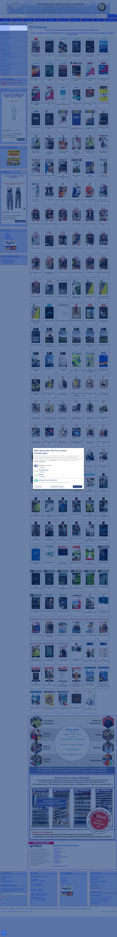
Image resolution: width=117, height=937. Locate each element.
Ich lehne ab (38, 486)
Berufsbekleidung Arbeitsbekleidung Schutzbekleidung (5, 28)
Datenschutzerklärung (39, 461)
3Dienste (42, 476)
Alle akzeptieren (77, 486)
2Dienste (42, 467)
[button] (4, 933)
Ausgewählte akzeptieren (57, 486)
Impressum (53, 460)
